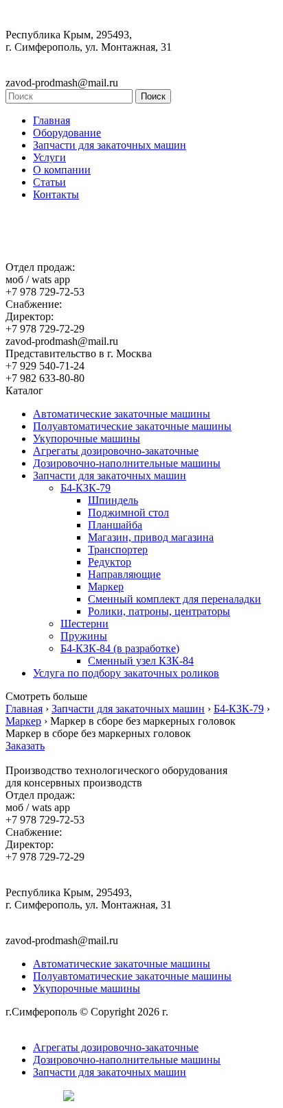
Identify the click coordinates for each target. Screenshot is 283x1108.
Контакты (56, 194)
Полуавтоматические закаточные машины (132, 426)
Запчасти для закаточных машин (109, 145)
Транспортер (118, 549)
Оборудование (67, 132)
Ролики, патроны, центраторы (159, 611)
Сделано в (30, 1095)
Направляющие (124, 574)
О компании (62, 170)
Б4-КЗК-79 (85, 488)
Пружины (83, 636)
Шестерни (84, 623)
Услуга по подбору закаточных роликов (126, 673)
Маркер (106, 586)
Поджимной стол (128, 512)
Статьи (49, 182)
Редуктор (109, 562)
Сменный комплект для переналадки (174, 599)
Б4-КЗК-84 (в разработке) (119, 648)
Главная (51, 120)
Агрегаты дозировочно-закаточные (116, 451)
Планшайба (115, 525)
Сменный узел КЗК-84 (141, 660)
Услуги (49, 157)
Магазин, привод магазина (151, 537)
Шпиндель (113, 500)
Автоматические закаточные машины (121, 414)
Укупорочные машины (86, 438)
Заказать (25, 745)
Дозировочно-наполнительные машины (126, 463)
